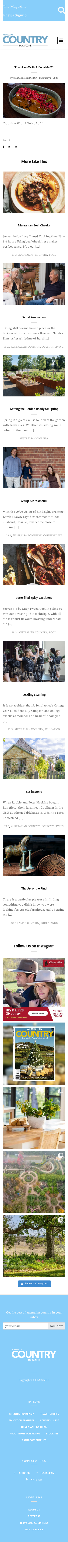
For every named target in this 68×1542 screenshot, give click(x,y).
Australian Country (32, 255)
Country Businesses (21, 1414)
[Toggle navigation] (61, 40)
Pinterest (36, 1479)
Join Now (56, 1326)
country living (53, 347)
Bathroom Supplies (34, 1440)
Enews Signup (15, 15)
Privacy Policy (34, 1529)
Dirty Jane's (49, 923)
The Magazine (14, 6)
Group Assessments (34, 501)
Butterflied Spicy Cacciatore (33, 597)
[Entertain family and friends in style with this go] (34, 1118)
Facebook (24, 1473)
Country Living (49, 1420)
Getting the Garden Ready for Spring (34, 409)
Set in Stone (34, 791)
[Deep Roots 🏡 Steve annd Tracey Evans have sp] (34, 1246)
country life (52, 535)
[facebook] (3, 146)
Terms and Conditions (34, 1522)
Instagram (48, 1473)
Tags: (6, 140)
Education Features (21, 1420)
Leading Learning (33, 694)
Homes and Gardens (34, 1427)
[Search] (61, 10)
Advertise (34, 1516)
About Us (34, 1509)
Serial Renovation (34, 317)
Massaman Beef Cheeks (34, 225)
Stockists (52, 1433)
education (52, 729)
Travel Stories (49, 1414)
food (52, 255)
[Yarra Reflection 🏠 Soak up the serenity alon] (34, 1182)
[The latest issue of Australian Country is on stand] (34, 1054)
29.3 (14, 255)
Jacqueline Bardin (25, 77)
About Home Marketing (25, 1433)
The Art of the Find (34, 888)
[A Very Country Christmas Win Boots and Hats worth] (34, 989)
